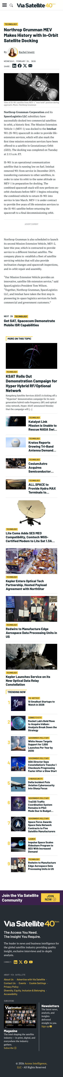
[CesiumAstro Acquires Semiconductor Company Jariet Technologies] (16, 463)
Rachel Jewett (27, 52)
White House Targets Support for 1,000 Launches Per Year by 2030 (40, 746)
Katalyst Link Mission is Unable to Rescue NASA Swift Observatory (42, 425)
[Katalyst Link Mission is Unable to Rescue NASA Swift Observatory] (16, 421)
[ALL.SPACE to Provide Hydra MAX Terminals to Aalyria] (16, 484)
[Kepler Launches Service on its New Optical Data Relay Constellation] (31, 656)
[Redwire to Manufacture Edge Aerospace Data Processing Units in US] (31, 608)
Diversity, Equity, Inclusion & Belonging (24, 990)
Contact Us (10, 983)
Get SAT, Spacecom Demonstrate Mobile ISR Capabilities (29, 323)
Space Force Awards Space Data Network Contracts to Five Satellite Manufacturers (41, 826)
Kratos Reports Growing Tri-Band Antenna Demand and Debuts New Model (40, 446)
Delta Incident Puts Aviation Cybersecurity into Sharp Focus (41, 785)
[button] (4, 5)
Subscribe (9, 1048)
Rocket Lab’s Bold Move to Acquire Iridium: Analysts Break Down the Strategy (42, 726)
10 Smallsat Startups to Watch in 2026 (41, 703)
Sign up (46, 1026)
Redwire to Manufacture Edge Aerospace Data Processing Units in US (31, 632)
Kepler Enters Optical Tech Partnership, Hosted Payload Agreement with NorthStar (26, 585)
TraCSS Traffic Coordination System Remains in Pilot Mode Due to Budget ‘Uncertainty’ (40, 806)
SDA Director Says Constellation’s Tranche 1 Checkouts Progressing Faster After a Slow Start (42, 766)
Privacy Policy (11, 986)
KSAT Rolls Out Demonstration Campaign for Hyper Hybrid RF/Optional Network (31, 383)
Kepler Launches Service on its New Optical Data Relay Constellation (28, 680)
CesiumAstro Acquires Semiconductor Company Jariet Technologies (39, 467)
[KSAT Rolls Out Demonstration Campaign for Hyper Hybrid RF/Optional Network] (31, 355)
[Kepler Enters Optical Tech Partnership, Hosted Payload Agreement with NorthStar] (31, 560)
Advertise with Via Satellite (31, 979)
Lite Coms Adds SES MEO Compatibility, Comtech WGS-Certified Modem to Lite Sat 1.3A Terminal (29, 537)
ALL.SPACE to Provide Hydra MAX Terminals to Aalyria (42, 488)
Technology (11, 24)
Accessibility (10, 994)
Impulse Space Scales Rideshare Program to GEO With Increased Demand (40, 847)
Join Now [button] (49, 897)
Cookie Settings (37, 983)
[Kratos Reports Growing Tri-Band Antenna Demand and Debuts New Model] (16, 442)
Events (22, 983)
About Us (9, 979)
